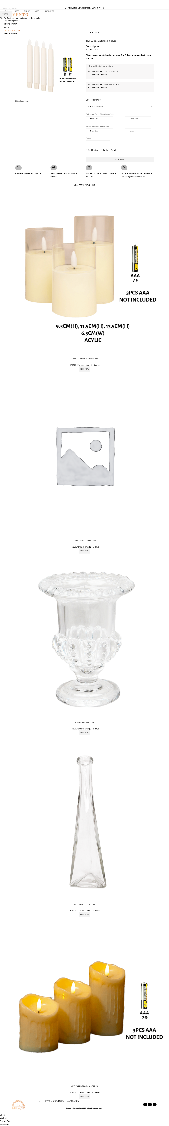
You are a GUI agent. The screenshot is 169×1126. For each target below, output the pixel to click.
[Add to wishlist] (166, 205)
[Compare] (166, 194)
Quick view (166, 199)
